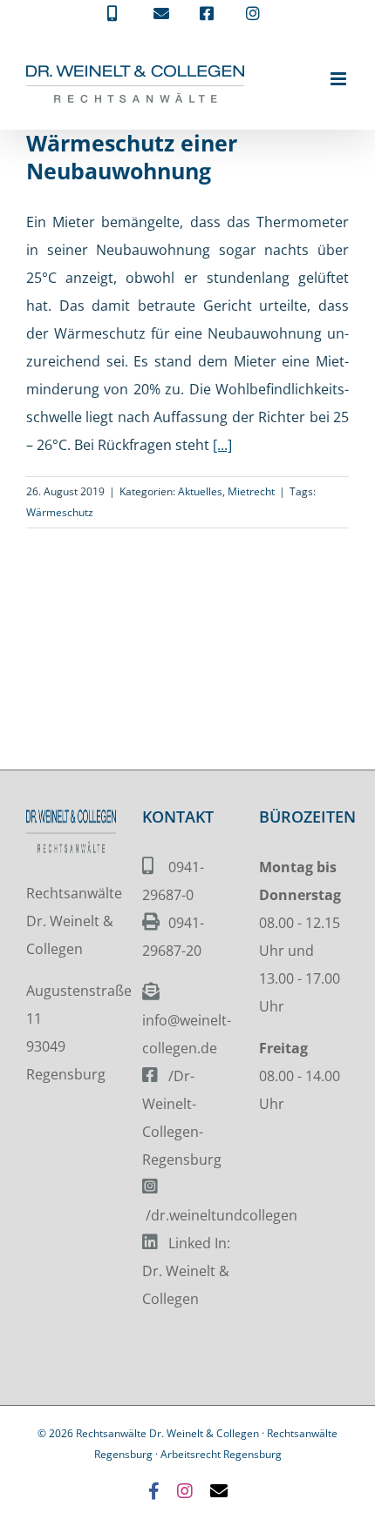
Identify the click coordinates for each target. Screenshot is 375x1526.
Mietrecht (251, 491)
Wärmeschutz (59, 512)
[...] (222, 444)
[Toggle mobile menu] (340, 79)
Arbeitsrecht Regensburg (221, 1454)
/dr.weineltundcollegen (221, 1215)
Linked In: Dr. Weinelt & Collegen (186, 1271)
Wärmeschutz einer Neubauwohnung (131, 157)
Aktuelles (200, 491)
